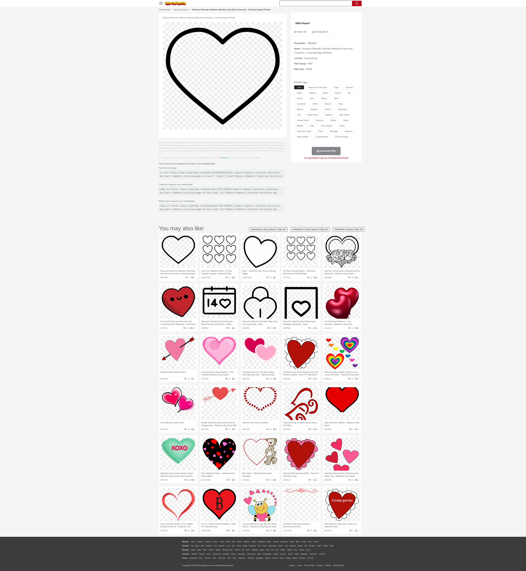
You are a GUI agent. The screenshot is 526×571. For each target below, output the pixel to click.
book (336, 98)
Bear (197, 546)
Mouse (300, 546)
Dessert (207, 558)
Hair (267, 550)
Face (296, 550)
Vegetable (259, 558)
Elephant (252, 546)
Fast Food (221, 558)
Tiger (319, 546)
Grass (254, 542)
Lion (286, 546)
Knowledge (267, 554)
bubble (300, 126)
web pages (344, 115)
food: (185, 558)
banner (300, 109)
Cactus (215, 542)
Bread (294, 558)
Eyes (248, 550)
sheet (345, 120)
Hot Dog (310, 558)
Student (194, 554)
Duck (239, 546)
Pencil (233, 554)
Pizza (282, 558)
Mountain (284, 542)
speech (312, 93)
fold (312, 126)
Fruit (229, 558)
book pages (313, 115)
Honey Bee (272, 546)
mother (218, 550)
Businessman (228, 550)
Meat (234, 558)
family (211, 550)
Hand (308, 550)
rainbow (348, 131)
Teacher (202, 554)
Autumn (200, 542)
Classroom (217, 554)
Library (275, 554)
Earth (228, 542)
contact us (224, 158)
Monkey (293, 546)
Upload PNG (338, 565)
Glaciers (247, 542)
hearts (300, 98)
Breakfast (193, 558)
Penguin (312, 546)
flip (349, 93)
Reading (226, 554)
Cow (228, 546)
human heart (303, 120)
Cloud (304, 542)
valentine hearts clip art (348, 229)
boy (277, 550)
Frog (264, 546)
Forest (316, 542)
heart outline (302, 137)
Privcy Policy (309, 565)
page (336, 87)
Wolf (331, 546)
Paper (290, 554)
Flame (239, 542)
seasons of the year (317, 87)
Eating (288, 558)
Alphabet (304, 554)
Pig (306, 546)
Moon (269, 542)
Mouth (289, 550)
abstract (328, 115)
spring (338, 93)
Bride (205, 550)
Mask (193, 550)
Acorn (193, 542)
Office (297, 554)
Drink (214, 558)
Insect (280, 546)
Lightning (261, 542)
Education (241, 554)
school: (185, 554)
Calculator (313, 554)
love (299, 87)
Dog (233, 546)
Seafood (251, 558)
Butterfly (209, 546)
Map (259, 554)
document (342, 109)
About (292, 565)
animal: (185, 546)
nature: (185, 541)
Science (283, 554)
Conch (221, 542)
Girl (272, 550)
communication (341, 137)
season (328, 109)
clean (341, 126)
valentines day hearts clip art (268, 229)
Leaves (207, 542)
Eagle (245, 546)
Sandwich (242, 558)
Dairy (201, 558)
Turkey (325, 546)
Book (209, 554)
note (312, 98)
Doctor (237, 550)
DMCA (328, 565)
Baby (199, 550)
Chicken (221, 546)
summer (349, 87)
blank (325, 93)
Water (292, 542)
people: (185, 550)
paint (320, 131)
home (262, 550)
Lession (322, 554)
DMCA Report (302, 23)
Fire (233, 542)
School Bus (251, 554)
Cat (215, 546)
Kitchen (268, 558)
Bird (202, 546)
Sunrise (276, 542)
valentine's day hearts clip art (310, 229)
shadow (313, 109)
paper (299, 93)
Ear (243, 550)
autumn (328, 104)
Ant (192, 546)
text (299, 115)
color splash (326, 126)
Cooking (302, 558)
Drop (310, 542)
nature (324, 98)
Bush (298, 542)
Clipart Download (180, 9)
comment (301, 104)
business (320, 120)
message (334, 131)
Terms (299, 565)
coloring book (322, 137)
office (315, 104)
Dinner (275, 558)
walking (255, 550)
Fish (259, 546)
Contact (319, 565)
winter (333, 120)
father (283, 550)
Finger (301, 550)
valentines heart (304, 131)
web (341, 104)
